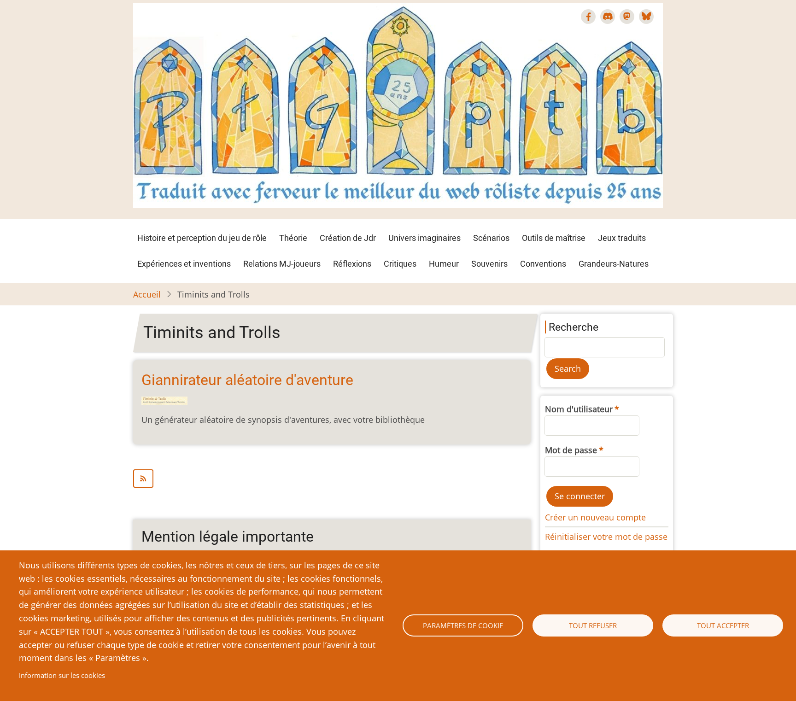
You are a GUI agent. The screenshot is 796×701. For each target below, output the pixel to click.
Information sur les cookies (62, 675)
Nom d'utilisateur (579, 409)
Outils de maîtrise (553, 238)
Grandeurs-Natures (614, 264)
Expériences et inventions (184, 264)
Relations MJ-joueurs (282, 264)
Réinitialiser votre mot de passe (606, 536)
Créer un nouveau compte (595, 517)
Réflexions (352, 264)
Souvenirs (489, 264)
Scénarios (491, 238)
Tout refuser (593, 625)
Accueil (147, 294)
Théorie (293, 238)
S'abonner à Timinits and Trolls (332, 478)
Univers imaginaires (424, 238)
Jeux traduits (622, 238)
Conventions (543, 264)
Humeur (444, 264)
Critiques (400, 264)
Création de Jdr (348, 238)
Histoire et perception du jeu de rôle (202, 238)
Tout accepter (723, 625)
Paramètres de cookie (463, 625)
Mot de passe (571, 450)
